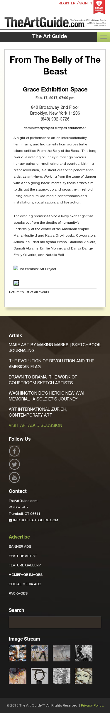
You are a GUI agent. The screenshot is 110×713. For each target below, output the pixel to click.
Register (67, 3)
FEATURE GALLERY (25, 565)
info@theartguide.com (35, 520)
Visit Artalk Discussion (35, 425)
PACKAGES (18, 593)
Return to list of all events (29, 292)
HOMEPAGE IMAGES (26, 575)
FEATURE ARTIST (23, 556)
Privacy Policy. (92, 705)
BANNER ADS (20, 546)
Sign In (85, 3)
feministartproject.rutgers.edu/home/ (55, 128)
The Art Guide (49, 37)
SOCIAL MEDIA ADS (25, 584)
